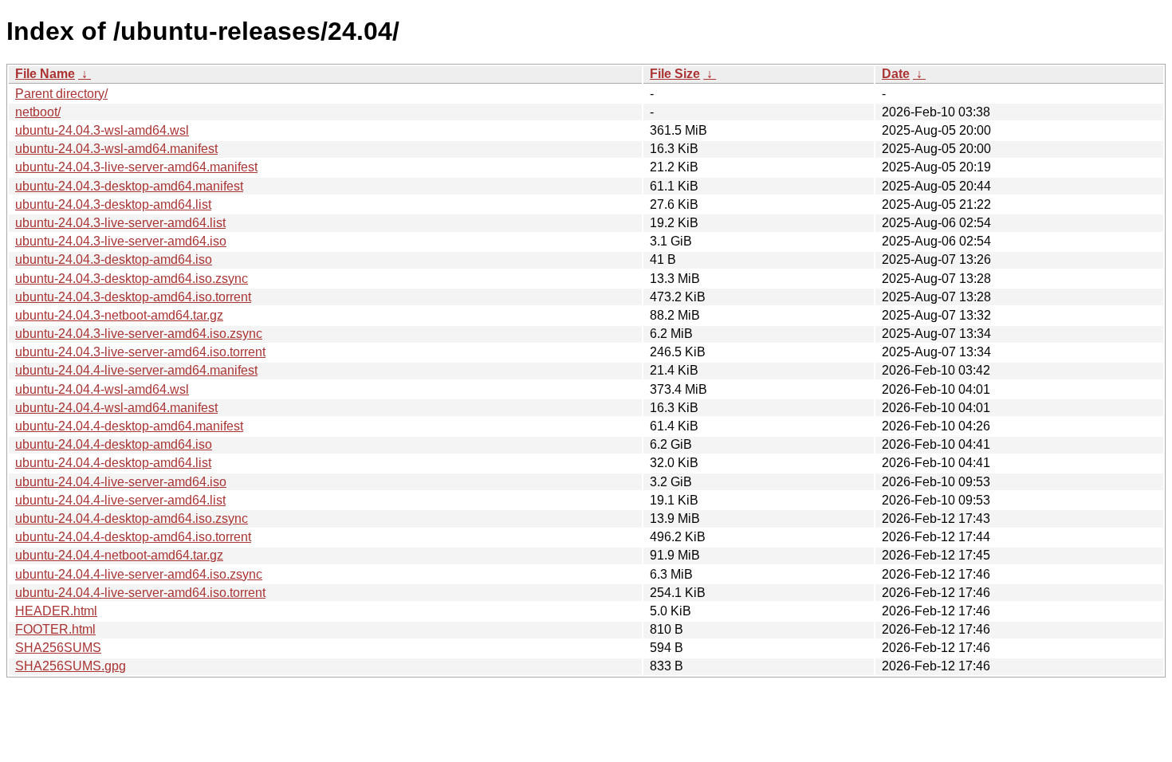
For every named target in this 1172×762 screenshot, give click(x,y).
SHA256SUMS (58, 647)
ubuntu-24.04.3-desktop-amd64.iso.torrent (133, 297)
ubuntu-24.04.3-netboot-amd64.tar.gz (119, 315)
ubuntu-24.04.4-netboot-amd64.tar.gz (119, 555)
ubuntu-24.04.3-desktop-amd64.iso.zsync (131, 278)
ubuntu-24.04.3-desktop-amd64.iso (113, 259)
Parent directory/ (61, 93)
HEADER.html (56, 611)
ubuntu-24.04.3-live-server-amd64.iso (120, 241)
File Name (45, 74)
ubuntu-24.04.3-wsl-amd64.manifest (116, 148)
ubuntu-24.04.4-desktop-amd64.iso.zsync (131, 518)
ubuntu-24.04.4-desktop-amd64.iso (113, 444)
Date (896, 74)
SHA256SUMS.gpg (70, 666)
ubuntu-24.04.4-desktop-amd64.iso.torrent (133, 537)
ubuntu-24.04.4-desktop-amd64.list (113, 462)
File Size (675, 74)
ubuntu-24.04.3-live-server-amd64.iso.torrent (140, 352)
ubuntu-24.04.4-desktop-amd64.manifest (129, 426)
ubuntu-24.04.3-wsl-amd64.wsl (102, 130)
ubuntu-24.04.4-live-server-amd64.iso (120, 482)
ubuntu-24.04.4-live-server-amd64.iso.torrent (140, 592)
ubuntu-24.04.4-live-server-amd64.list (120, 500)
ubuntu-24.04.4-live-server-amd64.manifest (136, 370)
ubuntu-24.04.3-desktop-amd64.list (113, 204)
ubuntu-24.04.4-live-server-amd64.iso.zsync (138, 574)
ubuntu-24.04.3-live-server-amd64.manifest (136, 167)
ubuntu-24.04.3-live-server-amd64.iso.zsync (138, 333)
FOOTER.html (55, 629)
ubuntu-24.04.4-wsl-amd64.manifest (116, 407)
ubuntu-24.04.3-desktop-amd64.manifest (129, 186)
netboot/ (38, 112)
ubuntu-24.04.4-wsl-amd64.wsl (102, 389)
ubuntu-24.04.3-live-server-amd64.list (120, 223)
